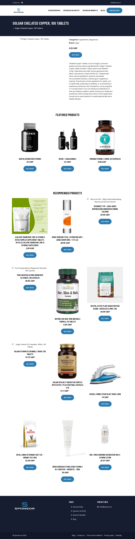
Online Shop (114, 10)
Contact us (81, 535)
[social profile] (22, 3)
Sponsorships (54, 10)
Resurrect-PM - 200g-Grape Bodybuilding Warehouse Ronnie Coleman (105, 209)
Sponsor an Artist (71, 10)
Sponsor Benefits (90, 10)
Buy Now (75, 55)
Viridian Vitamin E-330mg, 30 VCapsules (105, 159)
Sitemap (119, 535)
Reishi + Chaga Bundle (67, 159)
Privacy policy (109, 535)
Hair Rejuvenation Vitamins (30, 159)
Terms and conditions (94, 535)
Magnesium (93, 40)
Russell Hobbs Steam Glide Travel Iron (105, 394)
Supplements (83, 40)
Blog (103, 10)
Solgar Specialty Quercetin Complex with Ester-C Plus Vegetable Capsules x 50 (67, 385)
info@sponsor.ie (115, 3)
